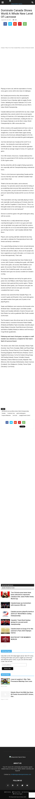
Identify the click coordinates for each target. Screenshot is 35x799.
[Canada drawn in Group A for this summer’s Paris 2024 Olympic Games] (5, 631)
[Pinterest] (17, 785)
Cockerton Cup (11, 413)
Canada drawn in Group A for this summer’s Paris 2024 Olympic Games (22, 631)
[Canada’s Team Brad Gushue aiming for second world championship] (5, 622)
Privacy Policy (17, 792)
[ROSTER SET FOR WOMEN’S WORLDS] (5, 639)
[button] (32, 2)
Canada (3, 413)
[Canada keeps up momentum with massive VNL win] (5, 605)
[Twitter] (22, 785)
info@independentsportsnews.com (21, 774)
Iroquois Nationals (6, 415)
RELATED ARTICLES (7, 585)
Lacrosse (15, 415)
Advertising (26, 792)
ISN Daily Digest (18, 794)
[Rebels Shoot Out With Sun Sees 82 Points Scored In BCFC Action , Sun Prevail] (5, 694)
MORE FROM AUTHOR (8, 588)
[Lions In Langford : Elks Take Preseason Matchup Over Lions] (5, 681)
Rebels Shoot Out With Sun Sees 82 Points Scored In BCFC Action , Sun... (22, 694)
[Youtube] (27, 785)
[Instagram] (12, 785)
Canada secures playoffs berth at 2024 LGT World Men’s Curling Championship (22, 614)
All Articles (8, 792)
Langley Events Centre (24, 415)
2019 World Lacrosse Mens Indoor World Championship (15, 411)
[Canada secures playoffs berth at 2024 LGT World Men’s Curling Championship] (5, 614)
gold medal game (21, 413)
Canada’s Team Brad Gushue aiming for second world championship (21, 622)
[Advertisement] (17, 68)
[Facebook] (8, 785)
